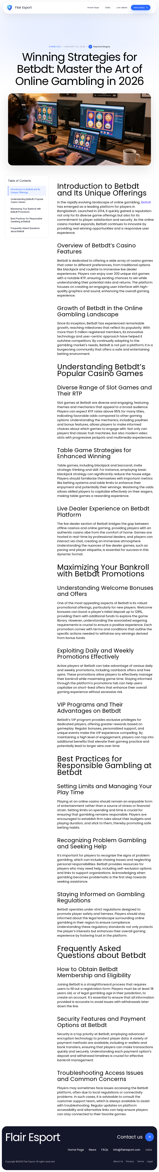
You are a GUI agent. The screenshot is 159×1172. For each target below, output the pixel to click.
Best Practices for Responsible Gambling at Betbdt (26, 220)
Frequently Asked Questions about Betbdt (25, 229)
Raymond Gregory (101, 46)
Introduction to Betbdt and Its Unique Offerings (25, 191)
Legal (150, 1161)
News (92, 1150)
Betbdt (146, 202)
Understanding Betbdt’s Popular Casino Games (27, 200)
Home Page (76, 1150)
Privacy (130, 1161)
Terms (140, 1161)
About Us (118, 1161)
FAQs (104, 1150)
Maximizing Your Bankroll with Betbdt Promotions (26, 210)
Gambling (55, 46)
